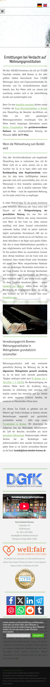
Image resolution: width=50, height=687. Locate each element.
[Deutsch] (39, 5)
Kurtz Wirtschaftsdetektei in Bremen (31, 108)
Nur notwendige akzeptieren (18, 635)
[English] (45, 5)
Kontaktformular (10, 297)
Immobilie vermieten (25, 104)
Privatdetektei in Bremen (14, 424)
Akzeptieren (37, 635)
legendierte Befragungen (13, 435)
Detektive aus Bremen (13, 286)
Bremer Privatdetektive (13, 127)
